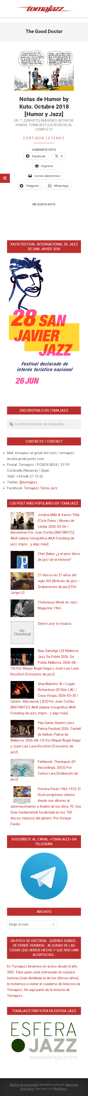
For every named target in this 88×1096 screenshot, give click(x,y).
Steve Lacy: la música (54, 623)
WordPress (60, 1088)
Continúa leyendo (44, 138)
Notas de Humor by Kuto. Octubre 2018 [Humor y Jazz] (44, 106)
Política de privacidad (24, 1084)
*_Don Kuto (29, 120)
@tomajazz (28, 482)
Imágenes (49, 120)
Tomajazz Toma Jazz (40, 488)
